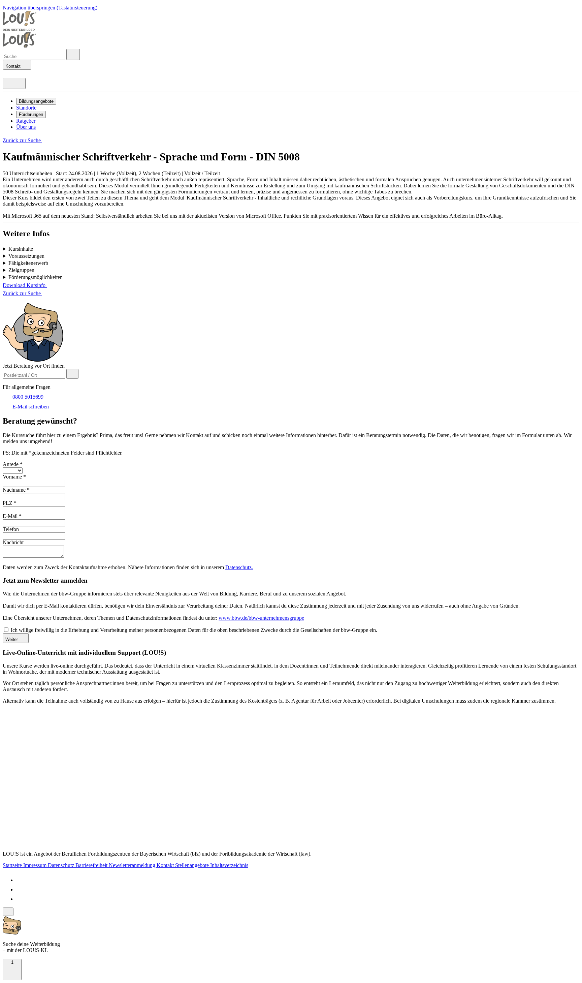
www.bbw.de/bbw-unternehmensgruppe (261, 618)
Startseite (13, 865)
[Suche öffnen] (73, 54)
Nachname (16, 490)
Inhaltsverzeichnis (229, 865)
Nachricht (13, 542)
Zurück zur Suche (22, 140)
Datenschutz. (239, 567)
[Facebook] (20, 880)
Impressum (35, 865)
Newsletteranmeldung (133, 865)
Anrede (13, 464)
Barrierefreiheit (92, 865)
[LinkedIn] (20, 889)
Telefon (11, 529)
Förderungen (31, 114)
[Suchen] (14, 75)
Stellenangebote (192, 865)
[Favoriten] (7, 75)
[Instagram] (20, 899)
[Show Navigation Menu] (14, 83)
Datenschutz (61, 865)
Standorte (26, 108)
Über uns (26, 127)
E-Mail (12, 516)
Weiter (12, 639)
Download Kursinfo (25, 285)
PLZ (10, 503)
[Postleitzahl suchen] (72, 374)
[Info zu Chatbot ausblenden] (8, 912)
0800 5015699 (27, 397)
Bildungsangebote (36, 101)
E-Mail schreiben (30, 406)
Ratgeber (25, 121)
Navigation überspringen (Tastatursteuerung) (51, 7)
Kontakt (166, 865)
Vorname (14, 477)
